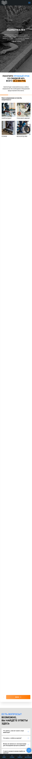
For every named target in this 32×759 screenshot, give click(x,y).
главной (14, 384)
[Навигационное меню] (29, 3)
